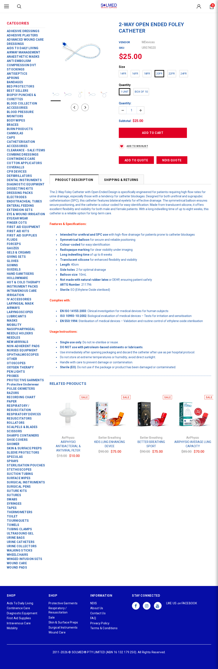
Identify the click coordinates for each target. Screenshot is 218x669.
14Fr (123, 73)
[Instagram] (147, 606)
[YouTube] (158, 606)
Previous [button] (74, 107)
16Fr (135, 73)
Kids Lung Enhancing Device (109, 444)
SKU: (122, 47)
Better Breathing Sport (151, 444)
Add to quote (136, 160)
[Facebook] (136, 606)
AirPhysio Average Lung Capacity (192, 444)
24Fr (184, 73)
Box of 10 (141, 91)
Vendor (124, 42)
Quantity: (125, 103)
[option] (80, 51)
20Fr (159, 73)
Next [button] (85, 107)
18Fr (147, 73)
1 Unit (124, 91)
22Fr (172, 73)
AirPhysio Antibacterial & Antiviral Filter (68, 446)
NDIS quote (172, 160)
